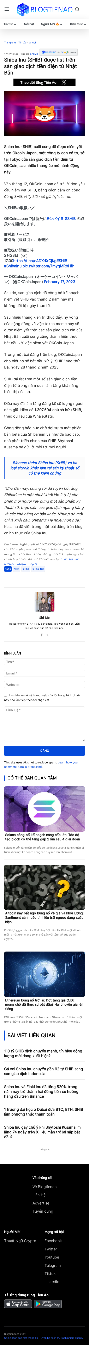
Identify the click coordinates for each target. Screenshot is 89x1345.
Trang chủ (10, 42)
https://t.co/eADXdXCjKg (35, 261)
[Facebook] (21, 577)
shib (16, 569)
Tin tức (22, 42)
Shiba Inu (38, 569)
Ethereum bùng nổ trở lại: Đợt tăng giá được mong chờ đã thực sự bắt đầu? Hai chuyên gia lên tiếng (44, 1004)
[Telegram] (40, 577)
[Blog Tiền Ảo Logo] (44, 9)
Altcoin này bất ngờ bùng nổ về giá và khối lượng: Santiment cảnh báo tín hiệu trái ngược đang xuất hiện (44, 917)
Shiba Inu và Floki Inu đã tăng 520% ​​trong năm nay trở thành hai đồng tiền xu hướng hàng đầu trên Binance (41, 1092)
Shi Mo (34, 54)
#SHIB (62, 261)
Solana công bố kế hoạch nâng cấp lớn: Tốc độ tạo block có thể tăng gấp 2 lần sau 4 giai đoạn (42, 837)
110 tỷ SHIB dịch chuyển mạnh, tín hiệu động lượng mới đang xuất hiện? (43, 1053)
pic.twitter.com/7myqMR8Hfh (49, 266)
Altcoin (33, 42)
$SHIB (70, 218)
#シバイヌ (55, 218)
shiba (26, 569)
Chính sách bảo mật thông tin (21, 1337)
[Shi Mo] (44, 602)
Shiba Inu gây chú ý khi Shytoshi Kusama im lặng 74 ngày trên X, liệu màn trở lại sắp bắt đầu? (42, 1132)
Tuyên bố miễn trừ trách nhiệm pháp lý (61, 1337)
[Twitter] (31, 577)
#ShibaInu (13, 266)
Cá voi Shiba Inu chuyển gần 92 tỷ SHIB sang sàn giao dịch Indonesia (43, 1071)
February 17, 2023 (59, 282)
